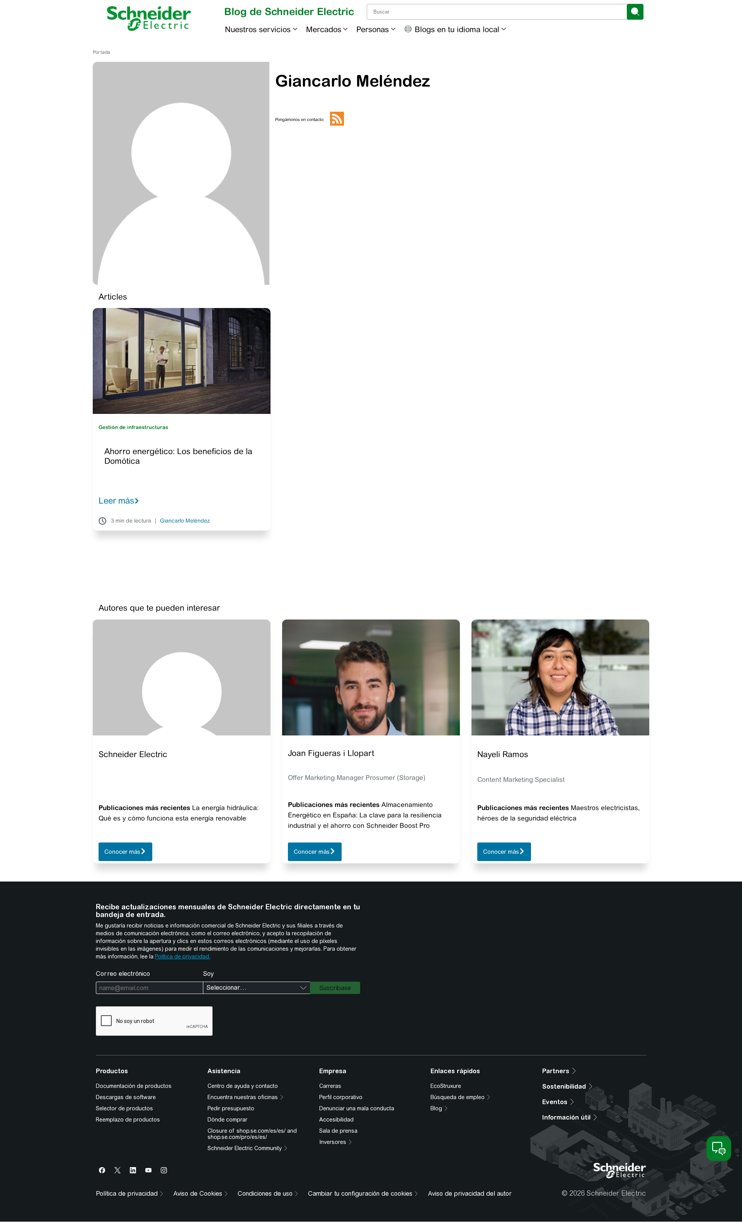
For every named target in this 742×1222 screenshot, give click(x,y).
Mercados (323, 29)
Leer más (116, 500)
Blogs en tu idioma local (457, 29)
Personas (372, 29)
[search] (635, 12)
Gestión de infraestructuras (133, 427)
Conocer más (122, 852)
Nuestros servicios (258, 29)
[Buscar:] (497, 12)
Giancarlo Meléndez (185, 521)
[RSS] (337, 124)
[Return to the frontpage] (149, 18)
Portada (101, 52)
